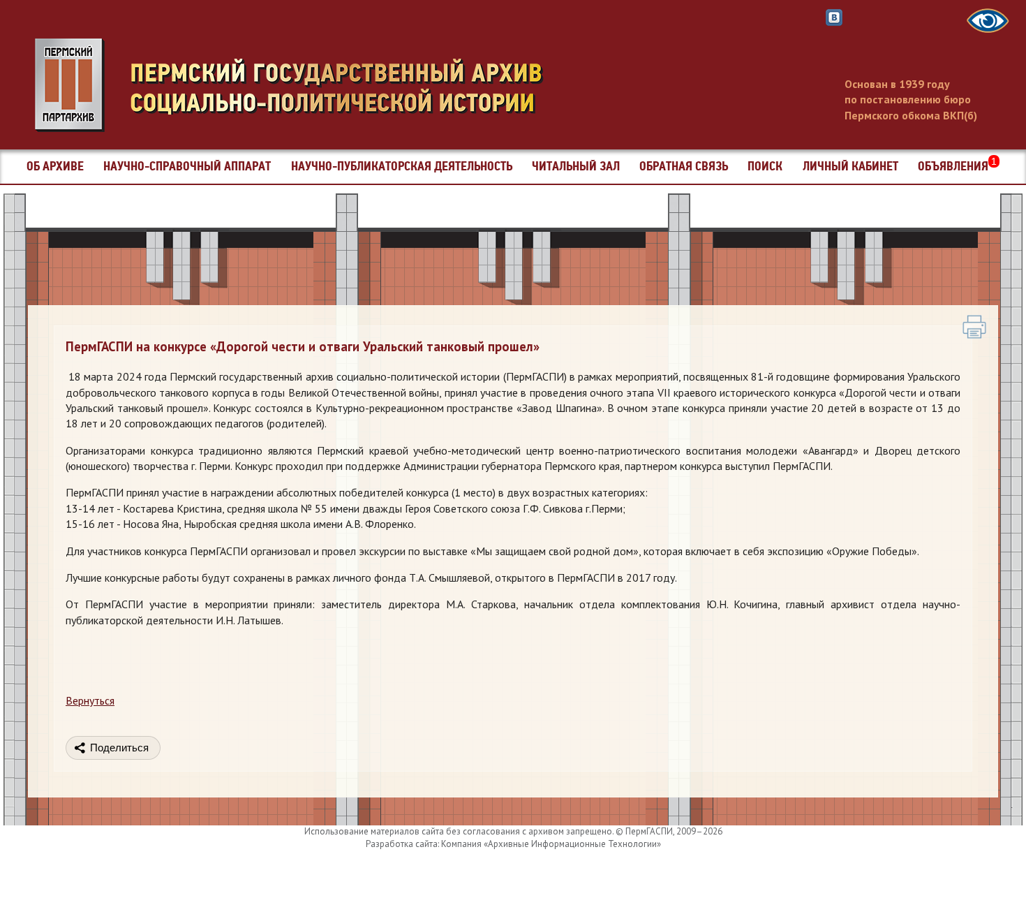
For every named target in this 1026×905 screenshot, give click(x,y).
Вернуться (90, 700)
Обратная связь (683, 167)
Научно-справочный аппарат (187, 167)
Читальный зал (576, 167)
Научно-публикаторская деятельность (401, 167)
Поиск (765, 167)
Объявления (957, 167)
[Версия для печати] (974, 326)
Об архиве (55, 167)
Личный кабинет (850, 167)
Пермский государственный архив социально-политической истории (296, 85)
